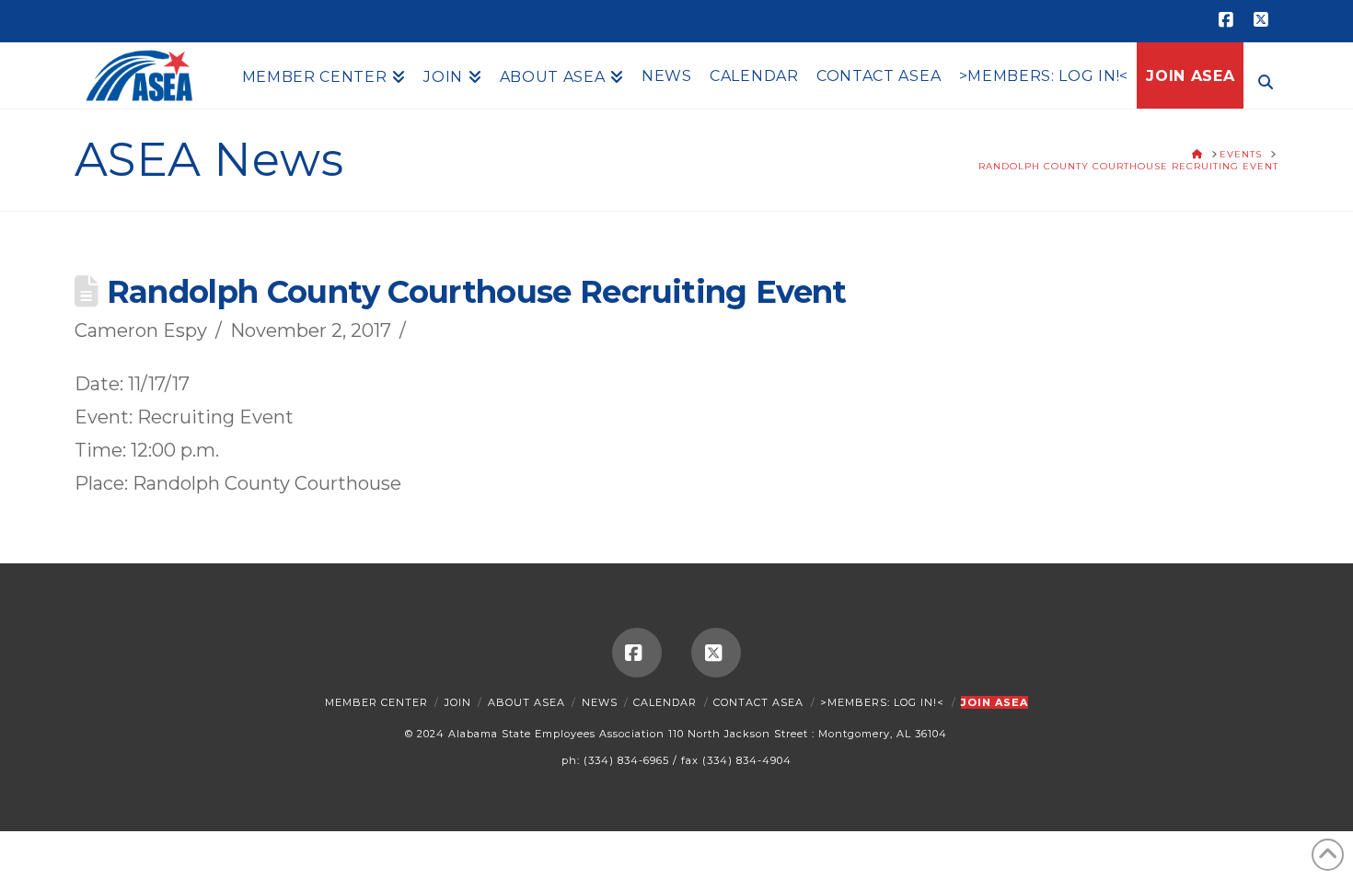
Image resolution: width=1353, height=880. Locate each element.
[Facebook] (1228, 20)
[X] (1263, 20)
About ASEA (526, 702)
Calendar (665, 702)
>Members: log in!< (882, 702)
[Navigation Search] (1260, 80)
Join (458, 702)
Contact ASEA (758, 702)
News (600, 702)
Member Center (376, 702)
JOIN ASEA (994, 702)
